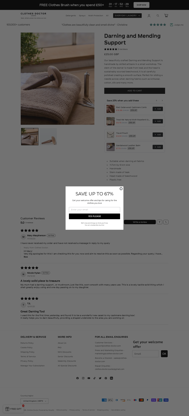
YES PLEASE (94, 216)
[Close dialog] (121, 188)
